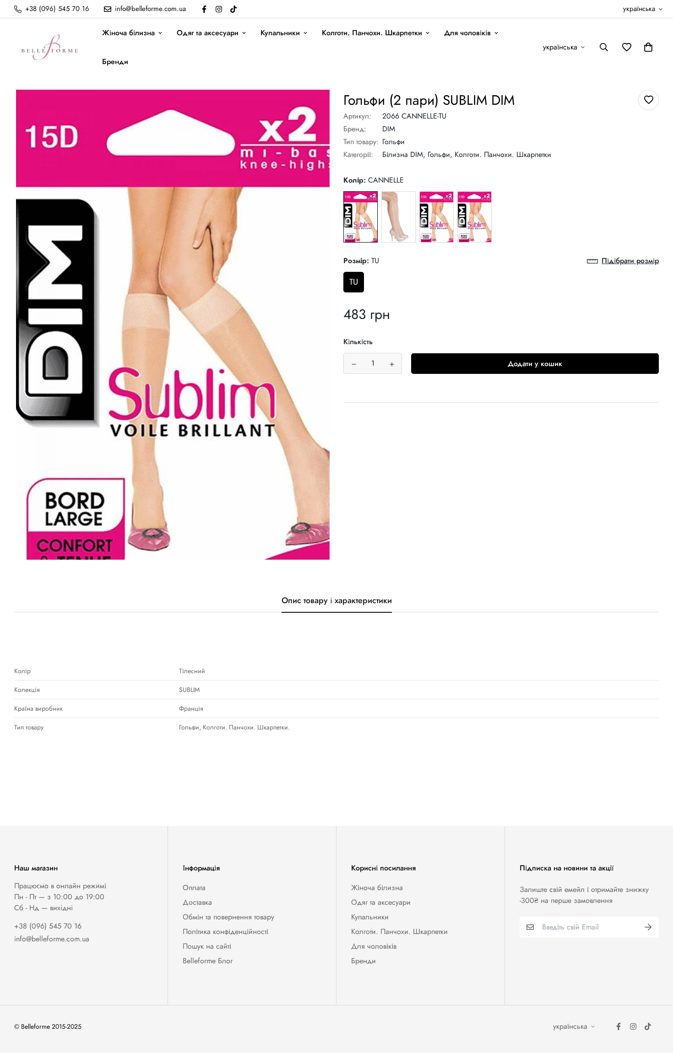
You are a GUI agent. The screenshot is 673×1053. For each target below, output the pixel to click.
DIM (388, 129)
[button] (646, 47)
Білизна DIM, (403, 154)
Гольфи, (440, 154)
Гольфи (393, 141)
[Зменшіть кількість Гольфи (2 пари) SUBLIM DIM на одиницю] (354, 364)
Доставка (197, 902)
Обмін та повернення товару (228, 917)
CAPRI (398, 217)
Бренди (115, 61)
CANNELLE (360, 217)
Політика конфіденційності (225, 931)
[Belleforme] (50, 47)
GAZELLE (436, 217)
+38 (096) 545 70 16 (47, 926)
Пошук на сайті (207, 946)
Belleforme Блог (208, 961)
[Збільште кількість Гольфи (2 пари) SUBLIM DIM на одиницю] (392, 364)
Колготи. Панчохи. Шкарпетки (372, 32)
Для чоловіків (467, 32)
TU (353, 282)
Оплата (194, 887)
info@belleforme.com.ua (51, 939)
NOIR (474, 217)
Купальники (280, 32)
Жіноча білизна (128, 32)
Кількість (358, 342)
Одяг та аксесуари (208, 32)
